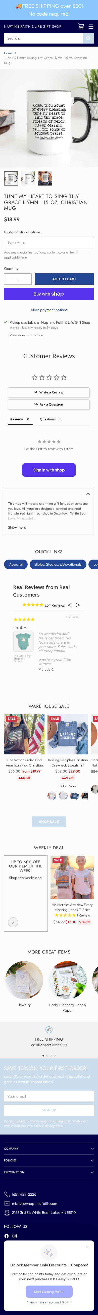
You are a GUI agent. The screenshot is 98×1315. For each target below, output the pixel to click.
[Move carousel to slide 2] (47, 1055)
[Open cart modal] (81, 26)
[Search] (88, 38)
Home (8, 53)
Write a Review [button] (51, 392)
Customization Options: (22, 232)
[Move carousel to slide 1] (43, 1055)
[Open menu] (91, 26)
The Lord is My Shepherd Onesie (22, 658)
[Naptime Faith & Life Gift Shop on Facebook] (7, 1236)
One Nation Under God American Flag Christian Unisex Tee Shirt (24, 765)
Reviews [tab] (16, 419)
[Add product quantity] (26, 279)
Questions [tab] (48, 419)
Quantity (11, 268)
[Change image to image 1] (11, 178)
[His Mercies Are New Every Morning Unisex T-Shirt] (72, 877)
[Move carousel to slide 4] (55, 1055)
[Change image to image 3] (45, 178)
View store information (26, 335)
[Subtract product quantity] (8, 279)
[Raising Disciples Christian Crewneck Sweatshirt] (67, 734)
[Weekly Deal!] (13, 922)
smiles (20, 628)
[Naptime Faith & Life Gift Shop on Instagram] (15, 1236)
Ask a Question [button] (51, 404)
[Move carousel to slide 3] (51, 1055)
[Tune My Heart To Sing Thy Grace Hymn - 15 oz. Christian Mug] (49, 118)
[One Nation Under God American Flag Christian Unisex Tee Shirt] (24, 734)
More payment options (49, 309)
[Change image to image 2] (28, 178)
